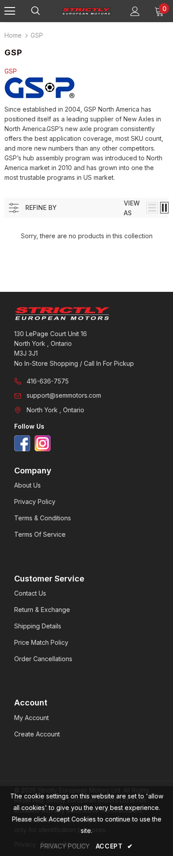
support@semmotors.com (64, 395)
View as (132, 208)
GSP (37, 35)
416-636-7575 (48, 381)
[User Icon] (135, 11)
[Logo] (86, 10)
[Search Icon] (44, 11)
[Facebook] (22, 443)
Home (13, 35)
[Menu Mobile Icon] (9, 11)
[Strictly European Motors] (86, 313)
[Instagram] (43, 443)
